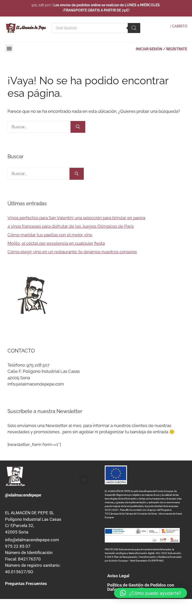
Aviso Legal (118, 575)
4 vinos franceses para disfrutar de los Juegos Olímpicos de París (71, 226)
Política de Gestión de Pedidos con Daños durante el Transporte (140, 587)
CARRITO (179, 26)
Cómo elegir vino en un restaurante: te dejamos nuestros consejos (72, 251)
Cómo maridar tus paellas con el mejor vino (50, 234)
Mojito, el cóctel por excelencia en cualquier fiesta (56, 243)
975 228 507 (41, 5)
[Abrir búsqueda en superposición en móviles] (96, 28)
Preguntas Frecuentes (26, 583)
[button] (9, 48)
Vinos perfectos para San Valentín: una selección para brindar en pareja (76, 217)
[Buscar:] (39, 126)
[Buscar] (77, 127)
